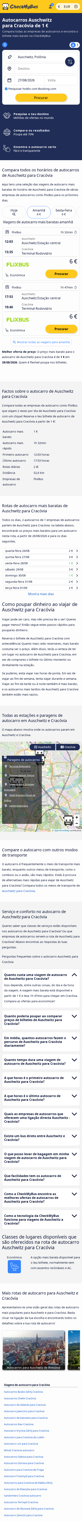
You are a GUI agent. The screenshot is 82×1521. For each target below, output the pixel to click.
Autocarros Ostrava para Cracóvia (24, 1467)
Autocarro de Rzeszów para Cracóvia (25, 1493)
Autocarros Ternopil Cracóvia (21, 1506)
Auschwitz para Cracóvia (18, 894)
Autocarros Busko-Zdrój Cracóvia (23, 1395)
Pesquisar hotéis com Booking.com (32, 89)
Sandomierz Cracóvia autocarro (22, 1499)
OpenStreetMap (61, 834)
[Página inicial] (23, 7)
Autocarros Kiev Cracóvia (18, 1428)
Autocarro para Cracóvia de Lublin (24, 1441)
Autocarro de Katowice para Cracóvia (26, 1421)
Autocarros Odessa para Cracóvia (23, 1460)
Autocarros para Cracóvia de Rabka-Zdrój (28, 1486)
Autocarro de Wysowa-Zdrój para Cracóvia (29, 1512)
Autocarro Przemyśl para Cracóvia (24, 1480)
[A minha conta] (50, 6)
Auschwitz (44, 750)
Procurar (61, 274)
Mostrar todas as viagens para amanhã (43, 342)
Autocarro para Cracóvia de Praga (24, 1473)
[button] (68, 824)
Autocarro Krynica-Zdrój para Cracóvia (26, 1434)
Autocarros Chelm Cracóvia (20, 1402)
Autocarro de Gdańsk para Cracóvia (25, 1408)
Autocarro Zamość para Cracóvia (23, 1519)
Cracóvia (69, 750)
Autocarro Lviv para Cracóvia (21, 1447)
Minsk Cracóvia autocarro (19, 1454)
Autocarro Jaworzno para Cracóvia (24, 1415)
